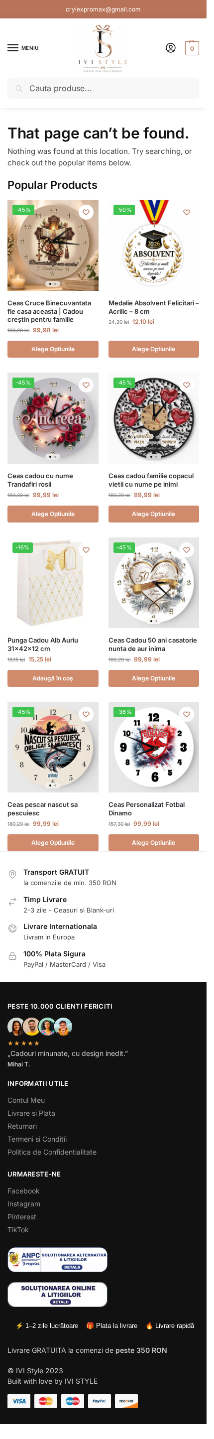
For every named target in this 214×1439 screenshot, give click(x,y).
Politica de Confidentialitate (52, 1152)
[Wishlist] (86, 212)
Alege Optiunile (53, 349)
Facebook (23, 1190)
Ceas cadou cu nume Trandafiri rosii (40, 480)
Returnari (22, 1126)
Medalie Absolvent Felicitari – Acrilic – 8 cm (153, 307)
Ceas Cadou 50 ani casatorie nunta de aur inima (152, 644)
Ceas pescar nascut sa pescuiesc (42, 808)
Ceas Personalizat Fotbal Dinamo (146, 808)
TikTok (18, 1229)
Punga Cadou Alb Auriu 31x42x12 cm (42, 644)
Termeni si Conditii (37, 1139)
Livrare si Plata (31, 1113)
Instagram (23, 1203)
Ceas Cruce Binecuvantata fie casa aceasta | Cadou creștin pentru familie (49, 311)
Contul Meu (26, 1100)
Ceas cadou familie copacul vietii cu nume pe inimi (151, 480)
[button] (191, 48)
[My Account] (171, 48)
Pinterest (21, 1216)
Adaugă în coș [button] (52, 678)
